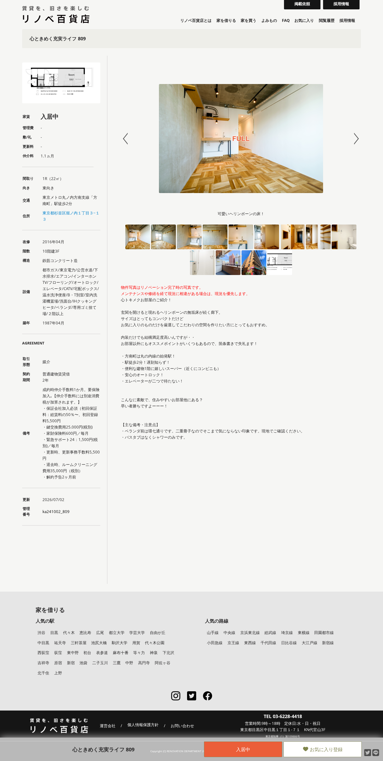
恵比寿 (85, 632)
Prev (127, 138)
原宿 (58, 662)
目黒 (54, 632)
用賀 (136, 642)
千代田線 (268, 642)
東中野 (73, 652)
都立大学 (117, 632)
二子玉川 (100, 662)
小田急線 (215, 642)
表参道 (102, 652)
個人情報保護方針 (143, 725)
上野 (58, 672)
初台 (87, 652)
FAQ (286, 20)
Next (354, 138)
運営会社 (107, 725)
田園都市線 (324, 632)
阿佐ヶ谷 (162, 662)
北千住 (43, 672)
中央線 (229, 632)
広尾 (100, 632)
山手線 (213, 632)
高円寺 (144, 662)
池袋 (83, 662)
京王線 (233, 642)
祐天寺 (60, 642)
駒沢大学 (119, 642)
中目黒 (43, 642)
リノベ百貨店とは (196, 20)
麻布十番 (120, 652)
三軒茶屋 (79, 642)
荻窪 (58, 652)
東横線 (304, 632)
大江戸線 (309, 642)
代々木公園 (154, 642)
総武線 (270, 632)
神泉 (154, 652)
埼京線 (287, 632)
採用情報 (347, 20)
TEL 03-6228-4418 (283, 716)
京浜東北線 (250, 632)
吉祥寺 (43, 662)
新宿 (71, 662)
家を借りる (226, 20)
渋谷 (41, 632)
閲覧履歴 (327, 20)
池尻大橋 (99, 642)
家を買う (248, 20)
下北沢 (168, 652)
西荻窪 (43, 652)
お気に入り (304, 20)
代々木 (69, 632)
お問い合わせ (182, 725)
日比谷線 (289, 642)
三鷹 (117, 662)
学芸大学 (137, 632)
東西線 (250, 642)
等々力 (139, 652)
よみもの (269, 20)
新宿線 (328, 642)
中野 (129, 662)
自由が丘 (157, 632)
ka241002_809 (56, 511)
